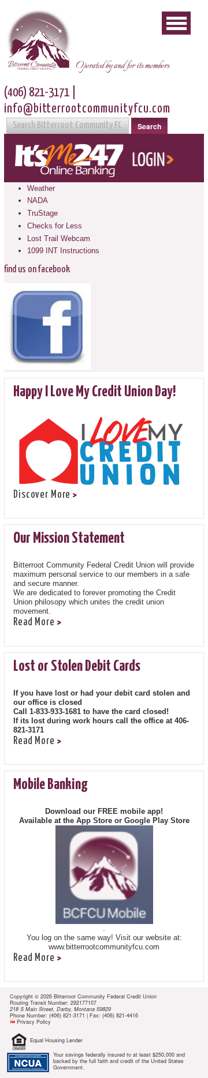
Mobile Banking (50, 784)
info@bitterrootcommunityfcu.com (87, 109)
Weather (41, 188)
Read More (34, 622)
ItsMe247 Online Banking (104, 158)
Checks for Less (54, 225)
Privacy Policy (34, 1022)
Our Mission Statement (69, 538)
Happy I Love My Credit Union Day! (94, 392)
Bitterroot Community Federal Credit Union (38, 41)
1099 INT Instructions (63, 250)
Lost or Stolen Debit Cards (76, 666)
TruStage (42, 213)
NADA (37, 200)
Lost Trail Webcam (58, 238)
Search (149, 126)
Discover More (41, 495)
